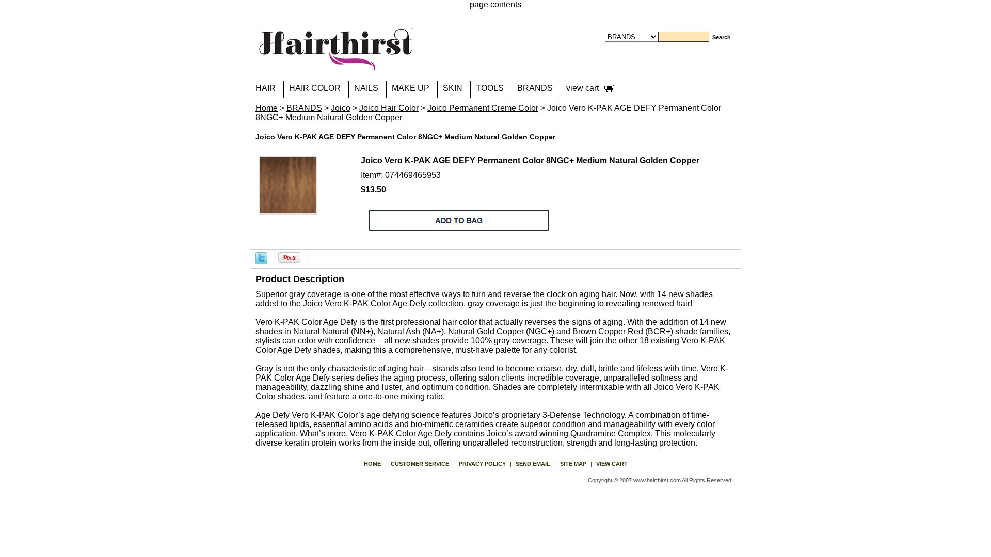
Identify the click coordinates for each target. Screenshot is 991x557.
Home (266, 108)
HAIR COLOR (315, 88)
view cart (582, 88)
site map (573, 464)
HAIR (265, 88)
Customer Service (420, 464)
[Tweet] (261, 257)
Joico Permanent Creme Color (482, 108)
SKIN (452, 88)
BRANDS (535, 88)
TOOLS (490, 88)
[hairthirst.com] (335, 64)
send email (533, 464)
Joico (340, 108)
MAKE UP (410, 88)
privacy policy (482, 464)
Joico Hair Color (389, 108)
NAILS (366, 88)
